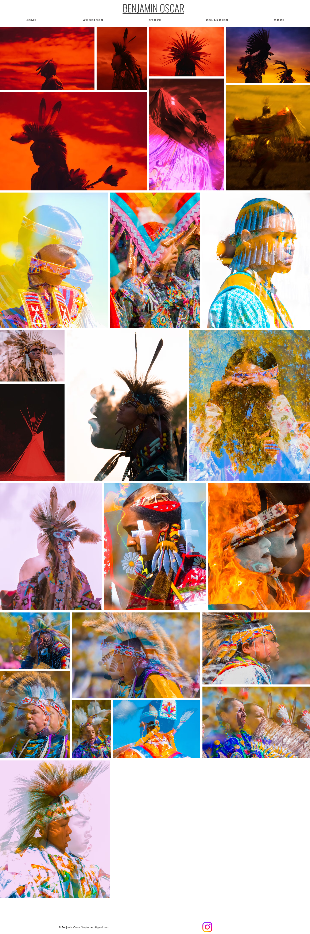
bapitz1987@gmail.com (95, 927)
